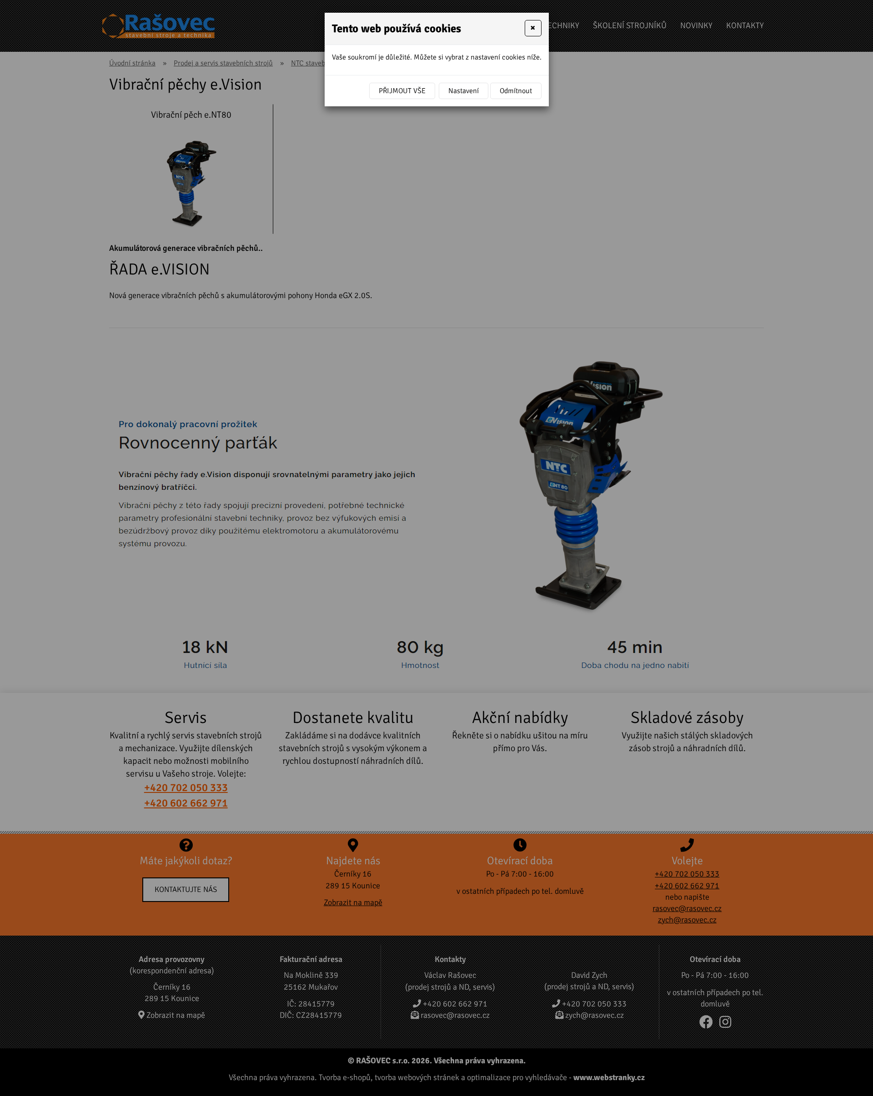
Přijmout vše (402, 90)
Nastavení (463, 90)
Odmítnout (516, 90)
